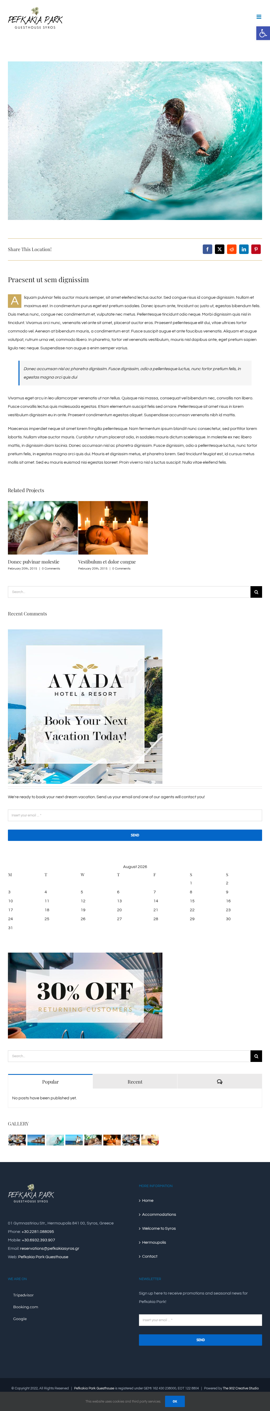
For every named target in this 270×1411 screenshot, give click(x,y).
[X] (220, 249)
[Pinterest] (256, 249)
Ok (175, 1401)
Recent (135, 1082)
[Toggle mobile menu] (259, 16)
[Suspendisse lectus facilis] (74, 1140)
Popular (50, 1082)
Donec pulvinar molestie (33, 561)
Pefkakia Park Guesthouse (43, 1257)
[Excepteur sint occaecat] (55, 1140)
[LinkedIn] (244, 249)
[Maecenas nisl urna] (131, 1140)
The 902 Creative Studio (241, 1388)
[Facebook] (207, 249)
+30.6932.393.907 (38, 1240)
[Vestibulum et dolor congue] (112, 1140)
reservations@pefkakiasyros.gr (49, 1248)
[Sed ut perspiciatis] (36, 1140)
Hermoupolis (154, 1242)
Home (147, 1200)
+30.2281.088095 (38, 1231)
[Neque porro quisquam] (17, 1140)
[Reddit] (232, 249)
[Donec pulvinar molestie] (93, 1140)
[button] (263, 33)
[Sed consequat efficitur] (150, 1140)
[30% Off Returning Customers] (85, 955)
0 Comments (51, 568)
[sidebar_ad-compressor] (85, 631)
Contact (149, 1256)
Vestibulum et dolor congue (107, 561)
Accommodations (159, 1214)
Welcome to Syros (159, 1228)
